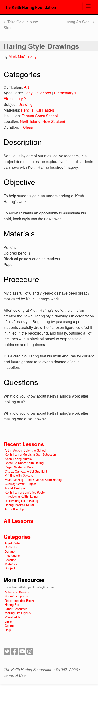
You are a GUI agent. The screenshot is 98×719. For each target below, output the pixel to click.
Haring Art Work (79, 22)
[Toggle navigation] (88, 6)
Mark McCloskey (23, 56)
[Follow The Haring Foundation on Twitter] (7, 652)
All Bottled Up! (15, 509)
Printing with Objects (19, 475)
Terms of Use (15, 675)
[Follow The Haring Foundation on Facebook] (14, 652)
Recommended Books (19, 600)
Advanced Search (17, 592)
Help (8, 629)
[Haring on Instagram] (29, 652)
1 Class (26, 127)
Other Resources (16, 609)
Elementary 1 (65, 93)
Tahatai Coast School (40, 115)
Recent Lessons (24, 444)
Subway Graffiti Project (20, 483)
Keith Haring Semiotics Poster (25, 492)
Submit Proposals (17, 596)
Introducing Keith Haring (21, 496)
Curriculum (12, 547)
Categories (17, 537)
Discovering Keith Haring (21, 500)
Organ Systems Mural (19, 467)
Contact (10, 625)
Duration (10, 551)
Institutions (12, 555)
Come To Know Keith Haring (24, 462)
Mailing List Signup (18, 613)
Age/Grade (12, 543)
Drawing (25, 104)
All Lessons (18, 521)
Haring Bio (12, 604)
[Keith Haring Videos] (22, 652)
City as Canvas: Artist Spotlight (26, 471)
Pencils (27, 110)
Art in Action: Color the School (25, 450)
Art (26, 87)
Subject (10, 568)
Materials (11, 564)
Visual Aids (12, 617)
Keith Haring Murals (18, 458)
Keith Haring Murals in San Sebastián (30, 454)
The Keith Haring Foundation (30, 7)
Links (8, 621)
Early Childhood (37, 93)
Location (10, 559)
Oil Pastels (45, 110)
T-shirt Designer (15, 488)
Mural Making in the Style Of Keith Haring (33, 479)
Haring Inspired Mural (19, 504)
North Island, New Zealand (42, 121)
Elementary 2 (15, 98)
